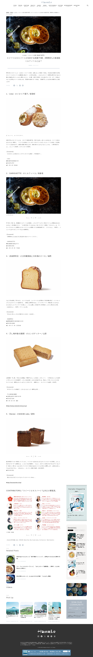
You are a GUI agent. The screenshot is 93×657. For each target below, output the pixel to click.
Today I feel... (33, 651)
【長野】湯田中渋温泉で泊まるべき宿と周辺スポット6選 (29, 653)
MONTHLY (82, 530)
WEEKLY (76, 530)
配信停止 (83, 612)
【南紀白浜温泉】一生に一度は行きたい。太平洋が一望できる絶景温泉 (53, 653)
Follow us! (76, 592)
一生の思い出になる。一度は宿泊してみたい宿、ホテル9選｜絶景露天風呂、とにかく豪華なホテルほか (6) (50, 651)
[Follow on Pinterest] (48, 636)
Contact (34, 644)
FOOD (11, 12)
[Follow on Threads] (54, 636)
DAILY (70, 530)
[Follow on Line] (51, 636)
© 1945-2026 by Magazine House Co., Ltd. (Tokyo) (46, 647)
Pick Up (9, 598)
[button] (27, 218)
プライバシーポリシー (80, 615)
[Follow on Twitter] (44, 636)
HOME (7, 12)
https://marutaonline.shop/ (14, 482)
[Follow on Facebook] (41, 636)
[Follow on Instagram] (38, 636)
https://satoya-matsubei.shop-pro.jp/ (17, 405)
